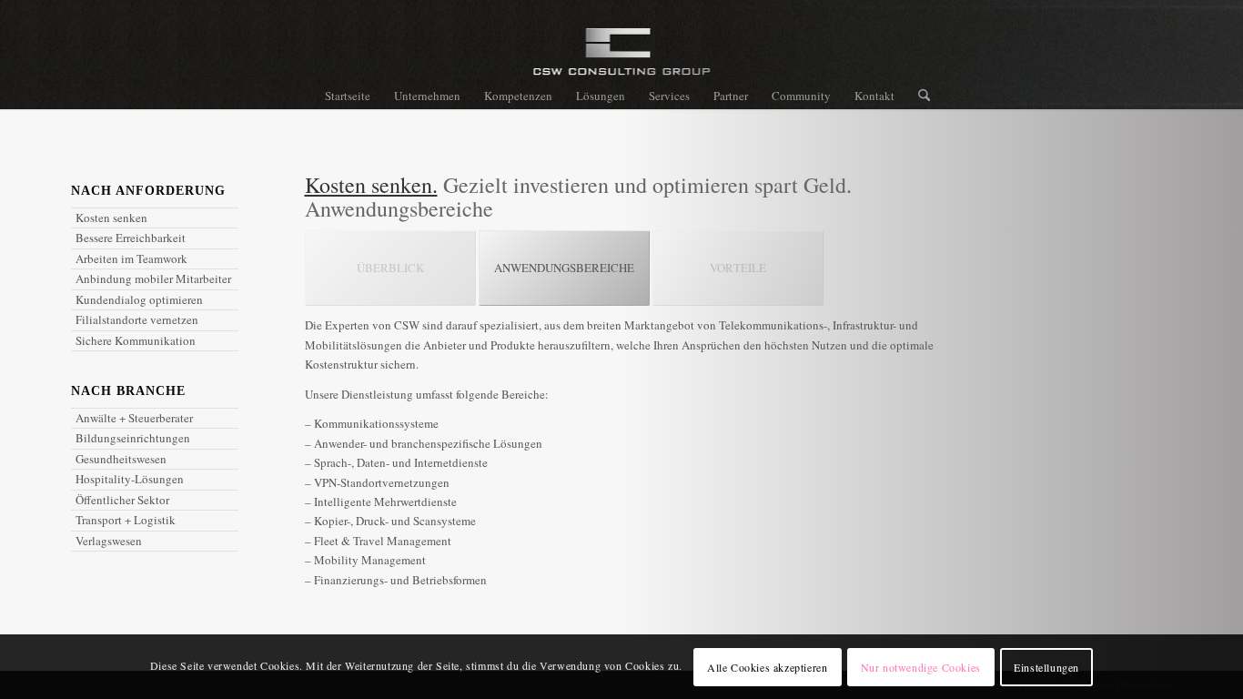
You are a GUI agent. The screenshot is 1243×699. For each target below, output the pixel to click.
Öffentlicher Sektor (122, 499)
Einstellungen (1046, 667)
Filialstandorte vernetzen (137, 319)
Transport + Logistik (126, 520)
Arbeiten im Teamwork (131, 258)
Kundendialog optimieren (139, 299)
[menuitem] (347, 95)
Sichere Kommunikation (136, 340)
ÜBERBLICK (390, 267)
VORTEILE (738, 267)
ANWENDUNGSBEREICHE (564, 267)
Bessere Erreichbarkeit (131, 237)
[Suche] (918, 95)
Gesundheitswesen (121, 459)
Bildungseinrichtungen (133, 438)
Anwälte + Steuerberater (134, 418)
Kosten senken (111, 217)
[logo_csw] (622, 59)
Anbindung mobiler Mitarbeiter (153, 278)
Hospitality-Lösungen (130, 479)
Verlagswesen (109, 540)
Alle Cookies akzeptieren (767, 667)
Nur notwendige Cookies (921, 667)
